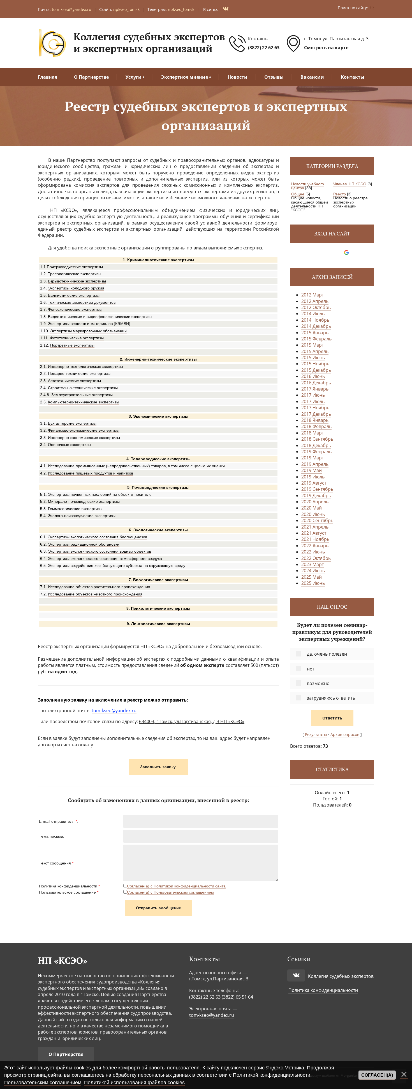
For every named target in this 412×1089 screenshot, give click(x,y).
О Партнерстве (65, 1054)
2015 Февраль (316, 339)
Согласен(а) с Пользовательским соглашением (170, 892)
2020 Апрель (314, 502)
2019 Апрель (314, 464)
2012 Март (312, 295)
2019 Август (313, 483)
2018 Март (312, 433)
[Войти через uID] (318, 252)
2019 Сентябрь (317, 489)
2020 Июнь (313, 514)
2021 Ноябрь (315, 539)
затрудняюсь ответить (331, 698)
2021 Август (313, 533)
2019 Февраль (316, 451)
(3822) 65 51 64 (237, 997)
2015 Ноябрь (315, 364)
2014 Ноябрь (315, 320)
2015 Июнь (313, 357)
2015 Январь (314, 332)
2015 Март (312, 345)
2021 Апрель (314, 527)
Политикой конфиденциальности (271, 1075)
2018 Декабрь (316, 445)
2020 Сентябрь (317, 520)
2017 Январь (314, 389)
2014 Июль (313, 313)
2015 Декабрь (316, 370)
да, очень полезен (327, 654)
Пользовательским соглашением (42, 1082)
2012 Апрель (314, 301)
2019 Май (311, 470)
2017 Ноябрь (315, 408)
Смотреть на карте (326, 48)
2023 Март (312, 564)
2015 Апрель (314, 351)
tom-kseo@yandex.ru (211, 1015)
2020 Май (311, 508)
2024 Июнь (313, 570)
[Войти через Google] (346, 252)
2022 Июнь (313, 552)
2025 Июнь (313, 583)
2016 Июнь (313, 376)
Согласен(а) (377, 1075)
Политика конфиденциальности (323, 990)
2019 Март (312, 458)
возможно (318, 683)
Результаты (316, 734)
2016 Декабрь (316, 383)
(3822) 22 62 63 (263, 48)
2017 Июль (313, 401)
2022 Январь (314, 546)
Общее (297, 194)
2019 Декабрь (316, 495)
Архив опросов (344, 734)
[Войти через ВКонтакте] (327, 252)
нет (310, 669)
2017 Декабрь (316, 414)
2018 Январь (314, 420)
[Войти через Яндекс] (337, 252)
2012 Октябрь (316, 307)
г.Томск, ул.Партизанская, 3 (218, 979)
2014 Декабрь (316, 326)
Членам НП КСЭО (349, 184)
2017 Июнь (313, 395)
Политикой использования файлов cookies (134, 1082)
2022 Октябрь (316, 558)
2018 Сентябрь (317, 439)
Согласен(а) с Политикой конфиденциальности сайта (176, 886)
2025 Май (311, 577)
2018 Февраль (316, 426)
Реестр (339, 194)
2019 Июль (313, 477)
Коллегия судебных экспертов (341, 976)
